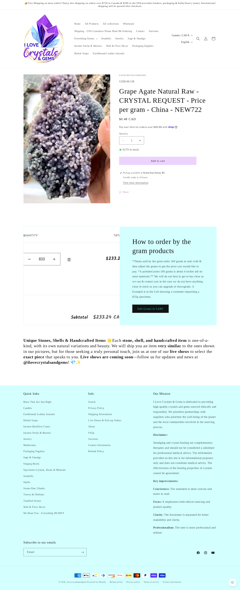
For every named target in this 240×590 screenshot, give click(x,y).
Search (92, 401)
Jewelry (27, 439)
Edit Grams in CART (150, 308)
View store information (135, 182)
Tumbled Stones (32, 500)
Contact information (172, 582)
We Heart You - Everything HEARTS (43, 513)
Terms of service (151, 582)
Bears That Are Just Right (37, 401)
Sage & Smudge (32, 457)
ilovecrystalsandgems (77, 582)
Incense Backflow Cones (36, 426)
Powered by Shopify (96, 582)
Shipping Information (100, 414)
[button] (85, 38)
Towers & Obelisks (33, 494)
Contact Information (99, 445)
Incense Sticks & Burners (37, 432)
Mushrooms (29, 445)
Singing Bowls (31, 463)
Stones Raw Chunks (34, 488)
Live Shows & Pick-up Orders (104, 420)
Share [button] (126, 192)
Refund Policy (96, 451)
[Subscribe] (82, 552)
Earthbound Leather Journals (39, 414)
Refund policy (116, 582)
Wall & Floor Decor (34, 507)
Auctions (93, 439)
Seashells (28, 476)
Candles (27, 408)
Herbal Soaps (30, 420)
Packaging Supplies (34, 451)
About (91, 426)
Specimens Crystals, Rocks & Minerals (44, 469)
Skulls (26, 482)
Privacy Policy (96, 408)
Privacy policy (133, 582)
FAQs (91, 432)
